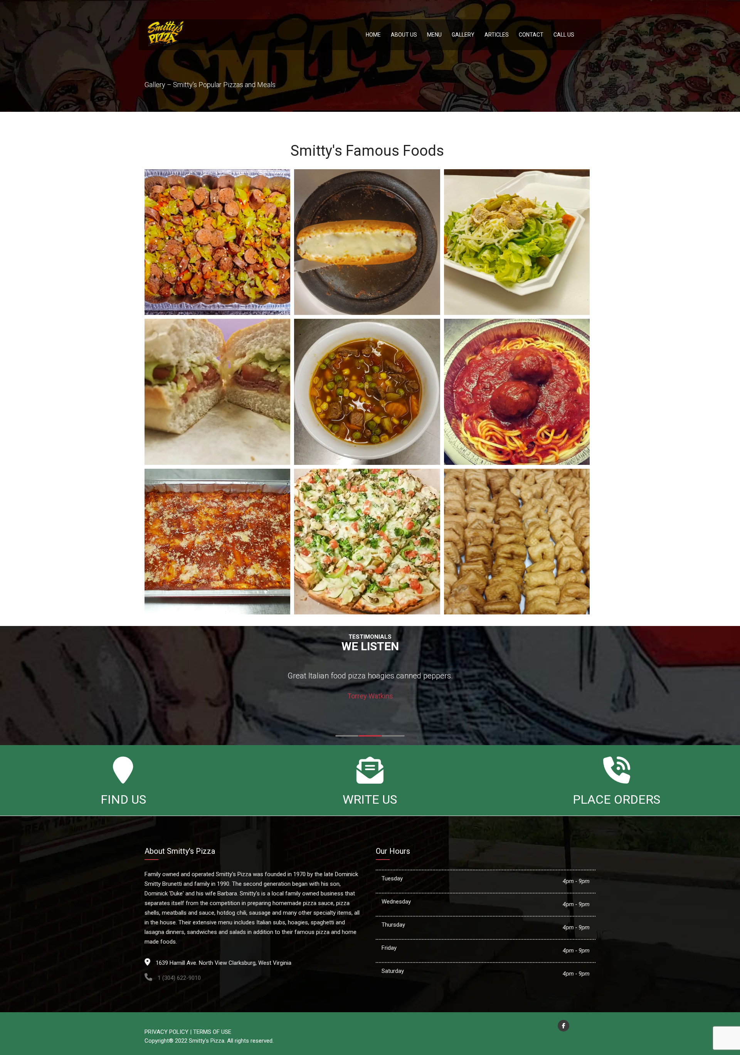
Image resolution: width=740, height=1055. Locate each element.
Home (373, 35)
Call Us (563, 35)
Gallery (463, 35)
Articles (496, 35)
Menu (434, 35)
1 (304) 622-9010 (178, 977)
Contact (531, 35)
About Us (404, 35)
